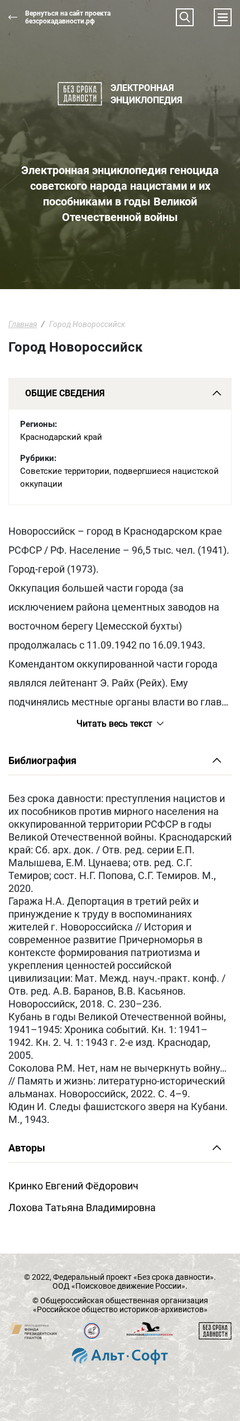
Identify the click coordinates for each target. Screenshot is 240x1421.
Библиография (42, 760)
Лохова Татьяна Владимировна (82, 1207)
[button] (185, 17)
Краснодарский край (61, 437)
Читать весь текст (114, 723)
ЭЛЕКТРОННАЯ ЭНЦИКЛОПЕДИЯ (147, 94)
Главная (22, 324)
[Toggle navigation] (223, 17)
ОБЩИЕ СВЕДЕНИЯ (65, 393)
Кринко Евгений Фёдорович (73, 1186)
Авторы (26, 1148)
